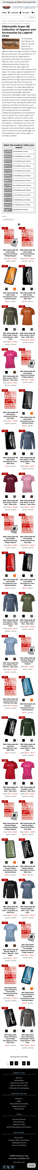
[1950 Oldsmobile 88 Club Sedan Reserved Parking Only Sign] (10, 400)
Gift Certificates (19, 1122)
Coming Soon (19, 1080)
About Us (19, 1078)
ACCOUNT (15, 13)
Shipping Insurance (19, 1106)
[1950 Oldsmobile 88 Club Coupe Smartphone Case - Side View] (27, 276)
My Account (19, 1137)
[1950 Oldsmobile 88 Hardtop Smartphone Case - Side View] (10, 727)
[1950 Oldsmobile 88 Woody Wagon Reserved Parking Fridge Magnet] (10, 811)
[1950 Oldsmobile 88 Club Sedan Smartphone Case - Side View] (10, 440)
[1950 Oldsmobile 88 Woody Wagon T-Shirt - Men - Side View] (27, 889)
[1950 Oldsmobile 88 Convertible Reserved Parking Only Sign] (27, 524)
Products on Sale (19, 1124)
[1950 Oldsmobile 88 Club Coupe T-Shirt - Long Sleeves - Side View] (10, 316)
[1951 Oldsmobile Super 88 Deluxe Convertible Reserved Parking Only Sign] (10, 975)
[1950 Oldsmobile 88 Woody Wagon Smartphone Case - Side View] (27, 849)
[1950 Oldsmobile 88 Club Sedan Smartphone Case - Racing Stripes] (27, 400)
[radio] (6, 289)
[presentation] (17, 289)
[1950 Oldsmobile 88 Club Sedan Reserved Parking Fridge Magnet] (27, 359)
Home (4, 21)
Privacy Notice (19, 1109)
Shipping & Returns (19, 1143)
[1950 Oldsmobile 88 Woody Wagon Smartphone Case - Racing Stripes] (10, 849)
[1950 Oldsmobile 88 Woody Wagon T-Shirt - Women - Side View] (10, 932)
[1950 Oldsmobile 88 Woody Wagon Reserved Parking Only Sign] (27, 811)
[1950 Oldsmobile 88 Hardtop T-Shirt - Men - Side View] (10, 770)
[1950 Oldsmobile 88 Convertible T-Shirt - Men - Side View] (27, 603)
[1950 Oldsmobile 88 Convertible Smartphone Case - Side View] (27, 562)
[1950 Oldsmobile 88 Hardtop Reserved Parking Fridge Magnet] (27, 646)
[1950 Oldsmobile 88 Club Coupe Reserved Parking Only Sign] (27, 238)
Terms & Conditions (19, 1145)
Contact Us (19, 1099)
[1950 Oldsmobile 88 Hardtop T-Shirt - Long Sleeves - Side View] (27, 727)
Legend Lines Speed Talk (19, 1083)
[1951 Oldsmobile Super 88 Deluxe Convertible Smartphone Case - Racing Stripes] (27, 975)
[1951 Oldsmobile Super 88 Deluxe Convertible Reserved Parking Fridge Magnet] (27, 932)
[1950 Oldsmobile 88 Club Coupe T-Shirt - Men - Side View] (27, 316)
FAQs (19, 1101)
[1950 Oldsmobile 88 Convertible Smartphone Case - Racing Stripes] (10, 562)
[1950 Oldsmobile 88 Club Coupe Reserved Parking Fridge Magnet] (10, 238)
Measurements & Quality (19, 1104)
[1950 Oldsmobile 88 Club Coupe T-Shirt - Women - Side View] (10, 359)
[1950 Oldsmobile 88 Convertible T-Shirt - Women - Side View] (10, 646)
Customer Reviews (19, 1119)
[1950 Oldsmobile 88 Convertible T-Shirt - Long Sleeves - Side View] (10, 603)
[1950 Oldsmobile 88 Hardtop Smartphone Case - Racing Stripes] (27, 687)
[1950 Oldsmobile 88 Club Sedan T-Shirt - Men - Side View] (10, 483)
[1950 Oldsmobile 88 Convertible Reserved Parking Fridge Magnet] (10, 524)
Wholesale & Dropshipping (19, 1088)
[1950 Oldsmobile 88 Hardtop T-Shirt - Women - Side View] (27, 770)
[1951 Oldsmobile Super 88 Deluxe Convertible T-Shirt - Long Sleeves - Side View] (27, 1018)
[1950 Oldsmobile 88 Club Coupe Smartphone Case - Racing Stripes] (10, 276)
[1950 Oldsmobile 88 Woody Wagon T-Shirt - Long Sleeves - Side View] (10, 889)
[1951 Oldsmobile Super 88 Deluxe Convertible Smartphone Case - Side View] (10, 1018)
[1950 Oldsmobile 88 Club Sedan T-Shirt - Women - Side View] (27, 483)
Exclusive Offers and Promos (19, 1140)
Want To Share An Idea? (19, 1085)
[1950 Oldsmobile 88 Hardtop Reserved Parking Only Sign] (10, 687)
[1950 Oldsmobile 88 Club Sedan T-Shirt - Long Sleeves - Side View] (27, 440)
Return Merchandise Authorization (19, 1127)
